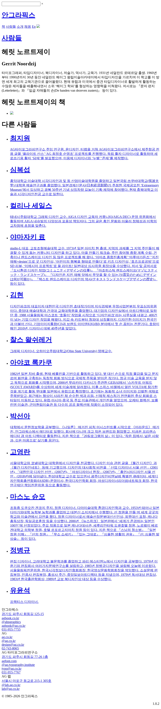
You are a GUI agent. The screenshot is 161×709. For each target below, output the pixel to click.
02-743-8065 (10, 648)
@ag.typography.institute (18, 665)
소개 (20, 26)
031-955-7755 (11, 629)
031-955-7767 (11, 672)
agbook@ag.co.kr (13, 625)
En (34, 26)
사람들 (11, 26)
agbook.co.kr (10, 618)
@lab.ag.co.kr (11, 685)
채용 (27, 26)
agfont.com (9, 661)
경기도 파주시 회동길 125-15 (23, 614)
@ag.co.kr (9, 641)
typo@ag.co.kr (11, 668)
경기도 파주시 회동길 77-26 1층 (25, 657)
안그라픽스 (18, 15)
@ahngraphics (11, 622)
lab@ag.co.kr (10, 689)
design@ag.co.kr (13, 644)
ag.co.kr (7, 637)
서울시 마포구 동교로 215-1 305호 (26, 681)
